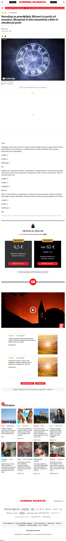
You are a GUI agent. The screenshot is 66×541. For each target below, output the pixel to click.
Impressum (51, 523)
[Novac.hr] (44, 513)
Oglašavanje (21, 525)
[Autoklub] (31, 513)
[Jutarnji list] (12, 509)
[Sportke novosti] (33, 509)
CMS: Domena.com (47, 534)
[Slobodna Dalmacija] (32, 2)
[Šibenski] (46, 516)
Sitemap (45, 525)
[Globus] (40, 509)
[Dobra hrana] (12, 513)
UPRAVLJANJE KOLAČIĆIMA (33, 530)
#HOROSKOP (40, 383)
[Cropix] (55, 513)
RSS (40, 525)
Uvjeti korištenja (8, 523)
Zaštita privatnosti (40, 523)
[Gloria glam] (60, 509)
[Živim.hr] (49, 509)
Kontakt (58, 523)
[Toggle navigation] (2, 2)
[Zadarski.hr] (36, 516)
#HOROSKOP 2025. (27, 383)
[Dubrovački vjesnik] (22, 516)
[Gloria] (55, 509)
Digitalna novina (32, 525)
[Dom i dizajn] (22, 513)
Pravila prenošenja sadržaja (23, 523)
